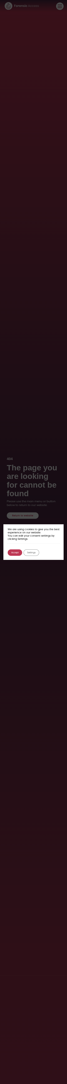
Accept (15, 553)
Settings (31, 553)
